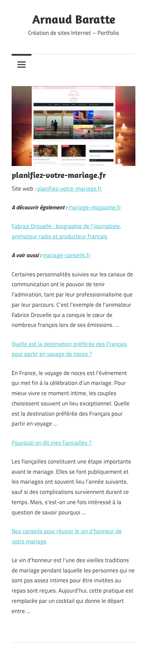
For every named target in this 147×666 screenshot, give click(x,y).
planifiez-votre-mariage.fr (69, 188)
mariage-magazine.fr (94, 207)
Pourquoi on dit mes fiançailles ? (52, 442)
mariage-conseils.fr (66, 255)
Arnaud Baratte (73, 19)
